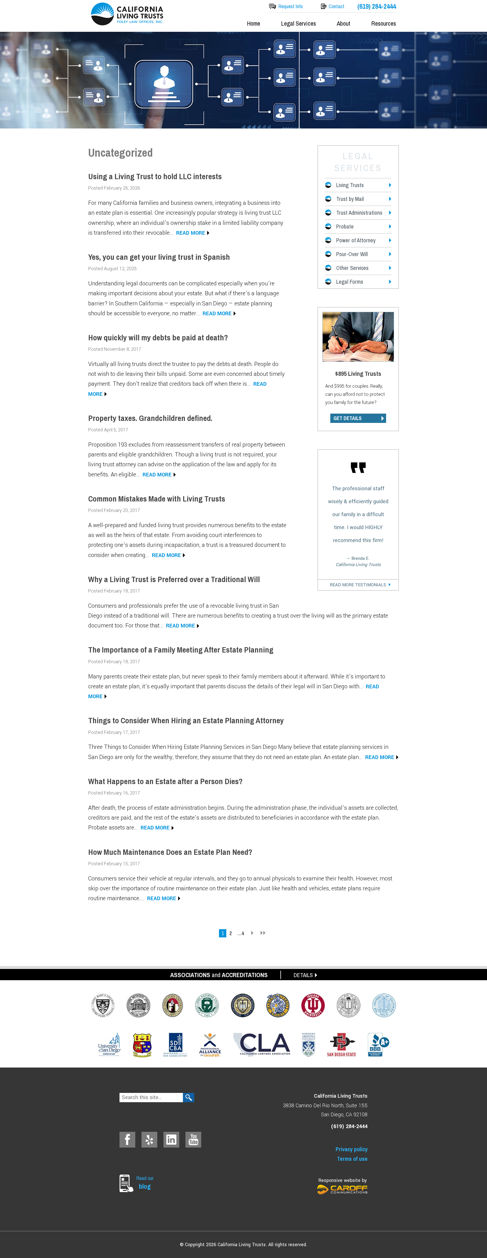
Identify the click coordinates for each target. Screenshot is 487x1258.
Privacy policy (352, 1149)
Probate (345, 226)
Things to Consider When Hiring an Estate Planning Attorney (186, 720)
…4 (240, 933)
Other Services (352, 268)
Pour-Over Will (352, 254)
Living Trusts (350, 185)
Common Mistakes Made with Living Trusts (156, 498)
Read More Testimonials (358, 585)
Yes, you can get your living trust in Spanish (159, 257)
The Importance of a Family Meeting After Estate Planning (180, 649)
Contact (336, 6)
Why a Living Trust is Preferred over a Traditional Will (174, 579)
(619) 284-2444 (376, 6)
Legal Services (298, 23)
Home (253, 23)
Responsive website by (342, 1180)
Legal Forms (349, 281)
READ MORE (190, 233)
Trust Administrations (359, 212)
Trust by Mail (350, 199)
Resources (383, 23)
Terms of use (352, 1158)
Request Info (290, 6)
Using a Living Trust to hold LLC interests (155, 176)
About (343, 23)
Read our (145, 1183)
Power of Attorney (355, 240)
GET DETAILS (347, 418)
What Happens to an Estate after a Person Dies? (165, 781)
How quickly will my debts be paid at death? (158, 337)
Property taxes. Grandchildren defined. (150, 418)
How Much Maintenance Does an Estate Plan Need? (170, 852)
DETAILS (303, 975)
